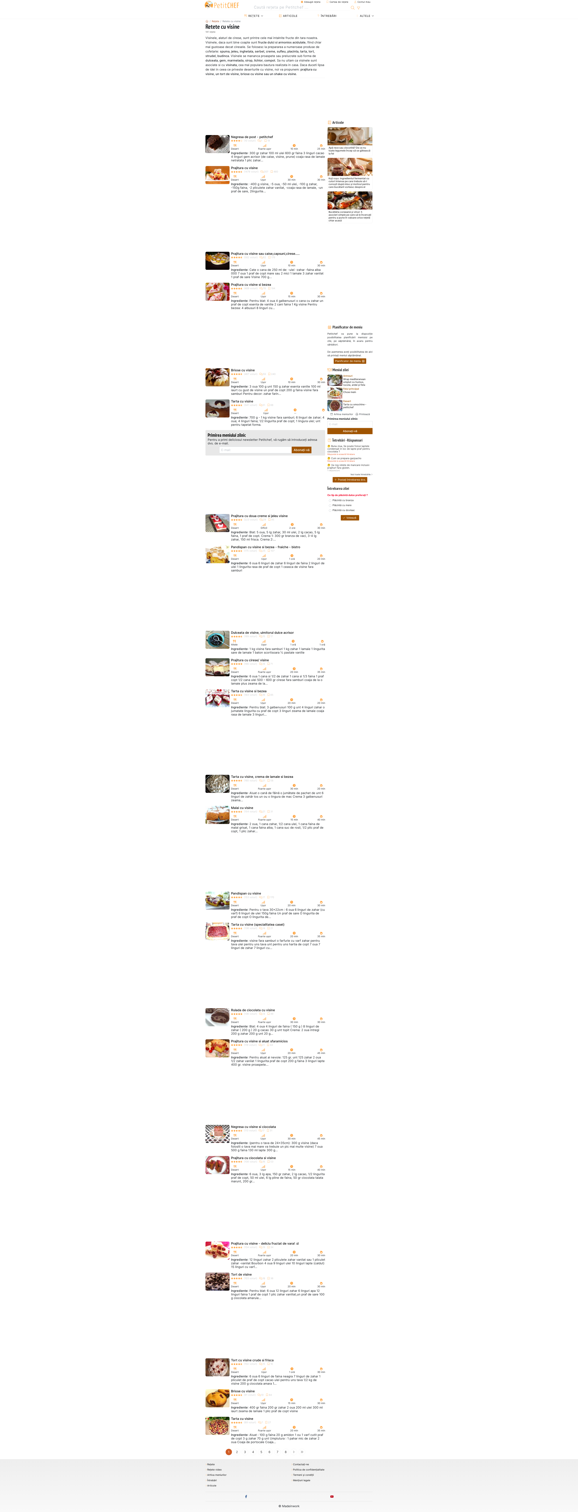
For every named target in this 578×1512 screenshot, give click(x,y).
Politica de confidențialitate (308, 1469)
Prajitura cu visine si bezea (251, 284)
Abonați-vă (301, 450)
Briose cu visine (243, 370)
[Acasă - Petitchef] (206, 21)
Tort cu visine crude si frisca (252, 1360)
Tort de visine (241, 1274)
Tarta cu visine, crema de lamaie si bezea (262, 777)
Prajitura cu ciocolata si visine (253, 1158)
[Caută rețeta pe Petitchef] (353, 7)
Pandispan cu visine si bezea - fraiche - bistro (265, 547)
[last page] (302, 1452)
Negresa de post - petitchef (252, 137)
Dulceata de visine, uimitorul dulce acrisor (262, 632)
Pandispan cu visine (246, 893)
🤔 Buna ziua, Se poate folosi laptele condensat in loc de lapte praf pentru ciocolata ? (348, 449)
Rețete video (214, 1469)
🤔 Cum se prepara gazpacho (344, 458)
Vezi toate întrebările (360, 474)
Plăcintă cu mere (342, 505)
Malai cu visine (242, 808)
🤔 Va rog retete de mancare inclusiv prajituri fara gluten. (348, 466)
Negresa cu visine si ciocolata (253, 1127)
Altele (364, 15)
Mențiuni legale (301, 1480)
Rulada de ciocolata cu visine (253, 1010)
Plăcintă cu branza (343, 500)
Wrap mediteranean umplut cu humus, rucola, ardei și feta (354, 382)
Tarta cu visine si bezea (249, 691)
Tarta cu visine (242, 401)
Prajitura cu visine (244, 168)
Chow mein (349, 392)
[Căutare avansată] (358, 8)
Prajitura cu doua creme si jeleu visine (259, 516)
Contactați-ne (301, 1464)
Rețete (253, 15)
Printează (364, 414)
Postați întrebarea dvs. (351, 479)
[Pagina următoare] (294, 1452)
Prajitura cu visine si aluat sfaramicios (259, 1041)
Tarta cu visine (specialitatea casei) (257, 924)
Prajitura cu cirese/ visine (250, 660)
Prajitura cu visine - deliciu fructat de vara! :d (265, 1243)
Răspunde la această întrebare (341, 454)
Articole (290, 15)
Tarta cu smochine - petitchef (354, 406)
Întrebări (328, 15)
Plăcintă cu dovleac (344, 510)
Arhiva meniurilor (343, 414)
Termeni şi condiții (303, 1475)
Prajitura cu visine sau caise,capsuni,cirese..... (265, 254)
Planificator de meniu (348, 361)
